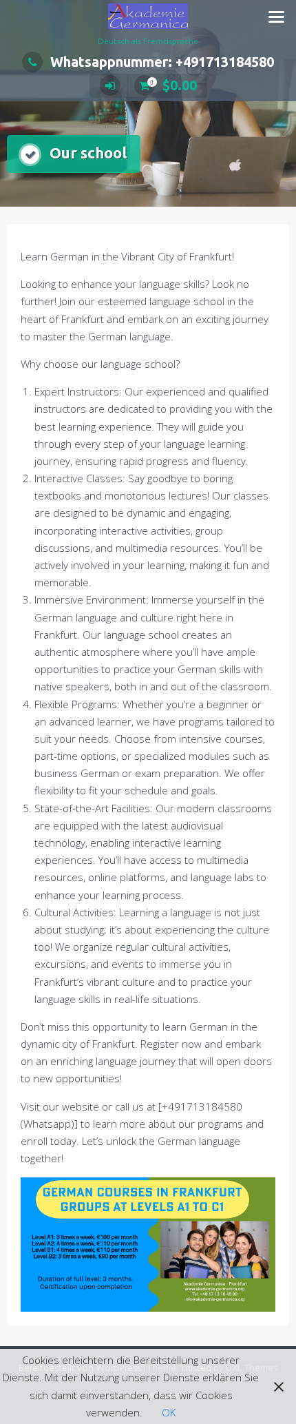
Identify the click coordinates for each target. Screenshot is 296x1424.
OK (169, 1412)
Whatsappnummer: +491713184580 (162, 62)
